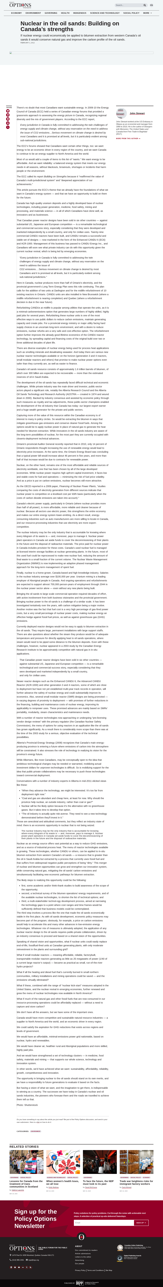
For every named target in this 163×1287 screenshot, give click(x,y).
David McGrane (91, 1187)
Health (65, 13)
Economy (16, 13)
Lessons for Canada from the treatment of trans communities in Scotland (26, 1184)
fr (151, 5)
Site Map (108, 1270)
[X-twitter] (26, 1267)
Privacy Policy (80, 1270)
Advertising (79, 1260)
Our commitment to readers (86, 1250)
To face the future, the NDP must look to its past (98, 1182)
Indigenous (79, 13)
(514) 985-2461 (18, 1260)
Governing (51, 13)
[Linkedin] (11, 1267)
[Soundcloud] (23, 1267)
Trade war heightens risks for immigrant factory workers (136, 1182)
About (78, 1246)
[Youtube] (19, 1267)
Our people (79, 1263)
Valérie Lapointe (18, 1190)
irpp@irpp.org (34, 1260)
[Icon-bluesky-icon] (8, 111)
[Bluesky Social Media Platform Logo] (15, 1267)
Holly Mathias (54, 1187)
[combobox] (128, 5)
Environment (33, 13)
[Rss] (30, 1267)
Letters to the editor (83, 1257)
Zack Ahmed (126, 1187)
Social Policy (131, 13)
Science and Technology (105, 13)
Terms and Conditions (95, 1270)
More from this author (127, 138)
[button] (8, 115)
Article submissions (83, 1253)
